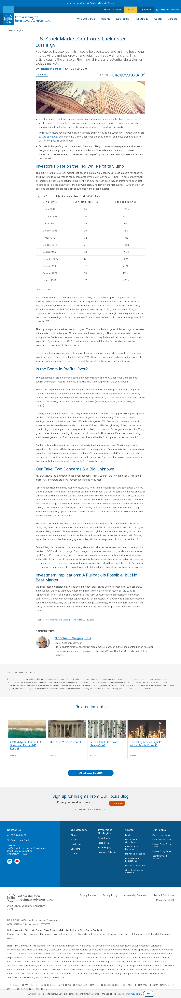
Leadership (76, 844)
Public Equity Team (161, 835)
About (74, 835)
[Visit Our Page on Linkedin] (9, 861)
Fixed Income (104, 843)
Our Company (79, 829)
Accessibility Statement (135, 895)
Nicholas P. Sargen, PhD (53, 68)
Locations (75, 849)
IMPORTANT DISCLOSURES (20, 672)
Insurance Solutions (107, 852)
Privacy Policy (110, 895)
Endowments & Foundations (132, 859)
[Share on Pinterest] (142, 74)
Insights (19, 30)
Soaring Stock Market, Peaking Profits (66, 620)
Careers (74, 853)
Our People (159, 829)
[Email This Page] (117, 74)
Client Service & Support (159, 857)
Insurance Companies (135, 865)
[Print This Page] (122, 74)
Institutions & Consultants (131, 840)
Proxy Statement (165, 900)
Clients (129, 829)
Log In (128, 835)
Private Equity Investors (131, 847)
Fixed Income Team (161, 839)
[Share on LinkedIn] (137, 74)
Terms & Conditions (164, 895)
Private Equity (104, 847)
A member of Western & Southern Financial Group (90, 3)
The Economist (50, 136)
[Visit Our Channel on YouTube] (17, 861)
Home (10, 30)
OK (148, 994)
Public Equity (104, 838)
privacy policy (134, 994)
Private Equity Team (161, 851)
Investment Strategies (105, 831)
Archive (42, 74)
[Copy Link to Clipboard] (112, 74)
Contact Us (14, 829)
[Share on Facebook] (132, 74)
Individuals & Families (135, 854)
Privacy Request (88, 895)
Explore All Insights (90, 773)
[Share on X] (127, 74)
